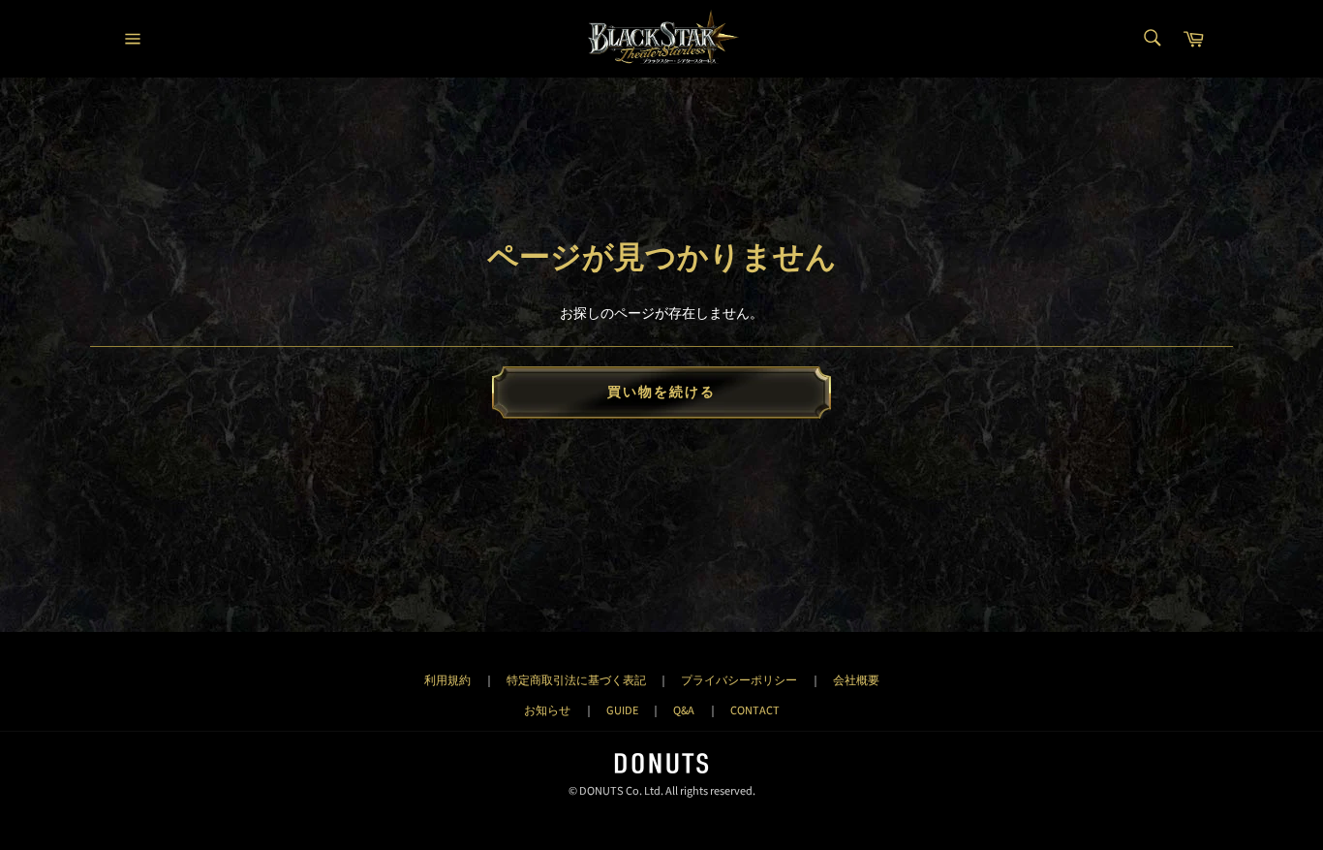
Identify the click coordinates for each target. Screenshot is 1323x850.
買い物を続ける (662, 392)
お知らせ (547, 710)
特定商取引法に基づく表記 (576, 680)
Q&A (683, 710)
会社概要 (856, 680)
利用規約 (447, 680)
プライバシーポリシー (739, 680)
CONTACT (755, 710)
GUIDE (622, 710)
